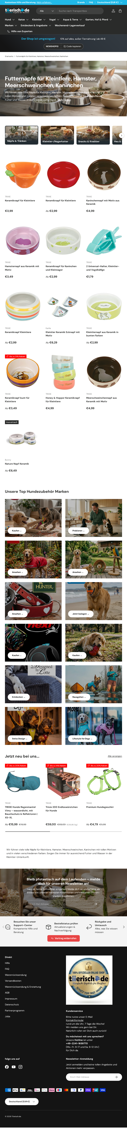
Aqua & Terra (70, 19)
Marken (9, 25)
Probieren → (78, 530)
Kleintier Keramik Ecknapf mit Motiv (63, 334)
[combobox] (70, 11)
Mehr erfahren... (44, 2)
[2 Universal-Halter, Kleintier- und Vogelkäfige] (104, 241)
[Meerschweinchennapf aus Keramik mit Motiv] (104, 372)
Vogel (52, 19)
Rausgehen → (79, 697)
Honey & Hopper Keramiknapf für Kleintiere (63, 399)
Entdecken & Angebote (34, 25)
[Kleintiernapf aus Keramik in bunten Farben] (104, 306)
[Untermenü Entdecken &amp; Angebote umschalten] (50, 25)
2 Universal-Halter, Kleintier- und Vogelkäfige (102, 268)
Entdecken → (18, 697)
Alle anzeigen (115, 756)
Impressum (11, 998)
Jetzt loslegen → (80, 614)
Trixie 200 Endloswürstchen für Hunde (62, 809)
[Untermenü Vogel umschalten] (58, 19)
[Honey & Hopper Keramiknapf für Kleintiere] (63, 372)
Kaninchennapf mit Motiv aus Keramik (102, 202)
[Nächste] (121, 135)
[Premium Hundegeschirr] (104, 781)
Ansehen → (17, 572)
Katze (21, 19)
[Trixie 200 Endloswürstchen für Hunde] (63, 781)
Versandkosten (13, 980)
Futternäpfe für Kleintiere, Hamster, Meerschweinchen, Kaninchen (42, 56)
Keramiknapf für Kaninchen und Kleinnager (61, 268)
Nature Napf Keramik (17, 463)
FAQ (91, 2)
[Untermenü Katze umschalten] (27, 19)
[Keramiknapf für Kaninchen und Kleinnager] (63, 241)
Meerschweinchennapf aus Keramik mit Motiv (101, 399)
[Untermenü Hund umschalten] (13, 19)
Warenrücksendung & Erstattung (23, 986)
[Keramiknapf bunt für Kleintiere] (23, 372)
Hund (8, 19)
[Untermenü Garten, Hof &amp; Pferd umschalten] (110, 19)
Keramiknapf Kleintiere (18, 332)
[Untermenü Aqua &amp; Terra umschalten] (80, 19)
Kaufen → (17, 530)
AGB (7, 992)
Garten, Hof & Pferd (96, 19)
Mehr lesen (64, 100)
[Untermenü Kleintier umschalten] (44, 19)
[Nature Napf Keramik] (23, 438)
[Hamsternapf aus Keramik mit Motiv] (23, 241)
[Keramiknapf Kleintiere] (23, 306)
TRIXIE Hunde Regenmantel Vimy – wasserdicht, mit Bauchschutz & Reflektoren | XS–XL (21, 812)
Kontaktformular (75, 1020)
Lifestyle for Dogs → (82, 738)
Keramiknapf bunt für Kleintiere (17, 399)
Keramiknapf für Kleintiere (20, 200)
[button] (120, 10)
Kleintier (37, 19)
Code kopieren (73, 46)
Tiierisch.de (16, 1116)
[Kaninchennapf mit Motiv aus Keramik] (104, 175)
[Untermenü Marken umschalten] (16, 25)
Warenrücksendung (15, 974)
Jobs (7, 1016)
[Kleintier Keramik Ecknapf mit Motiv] (63, 306)
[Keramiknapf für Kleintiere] (23, 175)
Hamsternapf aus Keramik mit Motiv (22, 268)
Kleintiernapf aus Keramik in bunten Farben (102, 334)
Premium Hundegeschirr (100, 807)
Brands (81, 2)
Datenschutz (12, 1004)
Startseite (9, 56)
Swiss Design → (20, 738)
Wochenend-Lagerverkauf (70, 25)
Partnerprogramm (14, 1010)
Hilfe (7, 963)
